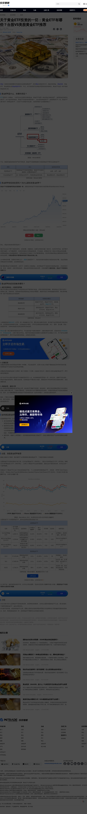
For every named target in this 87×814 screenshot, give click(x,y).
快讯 (24, 10)
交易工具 (46, 10)
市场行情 (13, 10)
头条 (34, 10)
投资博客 (59, 10)
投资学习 (72, 10)
